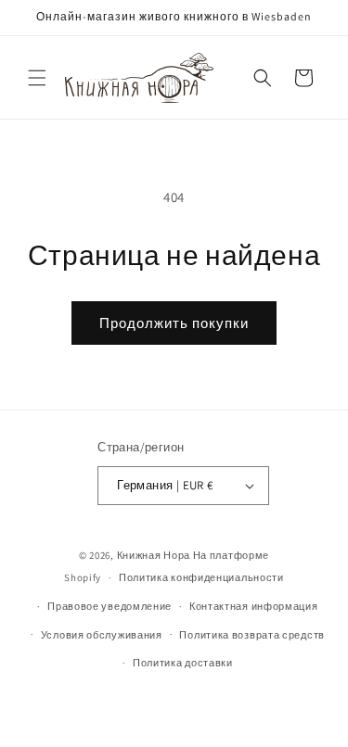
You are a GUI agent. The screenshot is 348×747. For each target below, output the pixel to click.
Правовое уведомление (109, 606)
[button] (37, 77)
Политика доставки (183, 662)
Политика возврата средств (252, 634)
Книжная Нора (153, 555)
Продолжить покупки (174, 323)
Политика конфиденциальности (201, 577)
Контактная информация (253, 606)
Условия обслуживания (101, 634)
